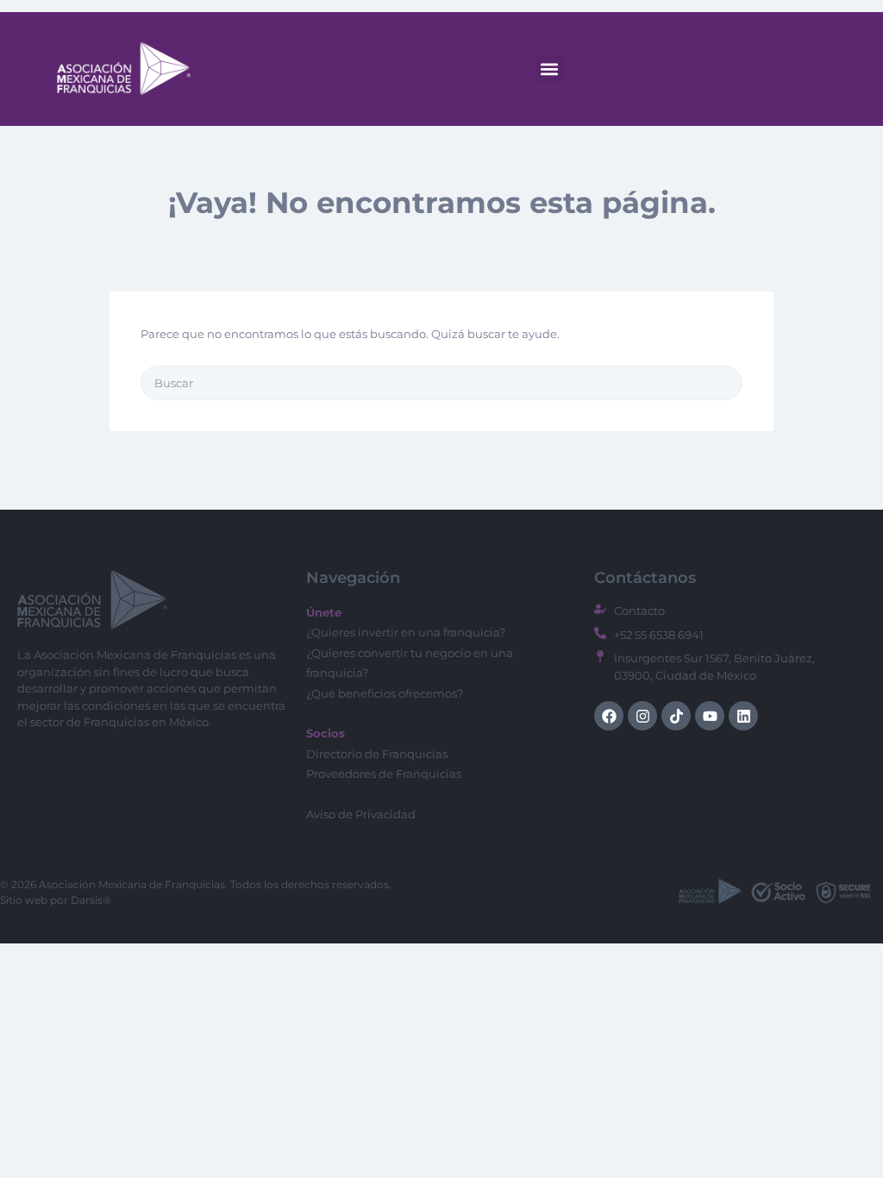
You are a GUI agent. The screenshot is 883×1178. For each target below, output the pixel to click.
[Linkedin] (743, 715)
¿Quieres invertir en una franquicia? (405, 632)
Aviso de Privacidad (361, 814)
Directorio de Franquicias (377, 754)
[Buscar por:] (441, 383)
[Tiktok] (676, 715)
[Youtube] (709, 715)
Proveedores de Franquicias (383, 773)
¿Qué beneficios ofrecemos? (384, 693)
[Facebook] (608, 715)
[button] (549, 68)
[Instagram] (642, 715)
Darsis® (91, 899)
